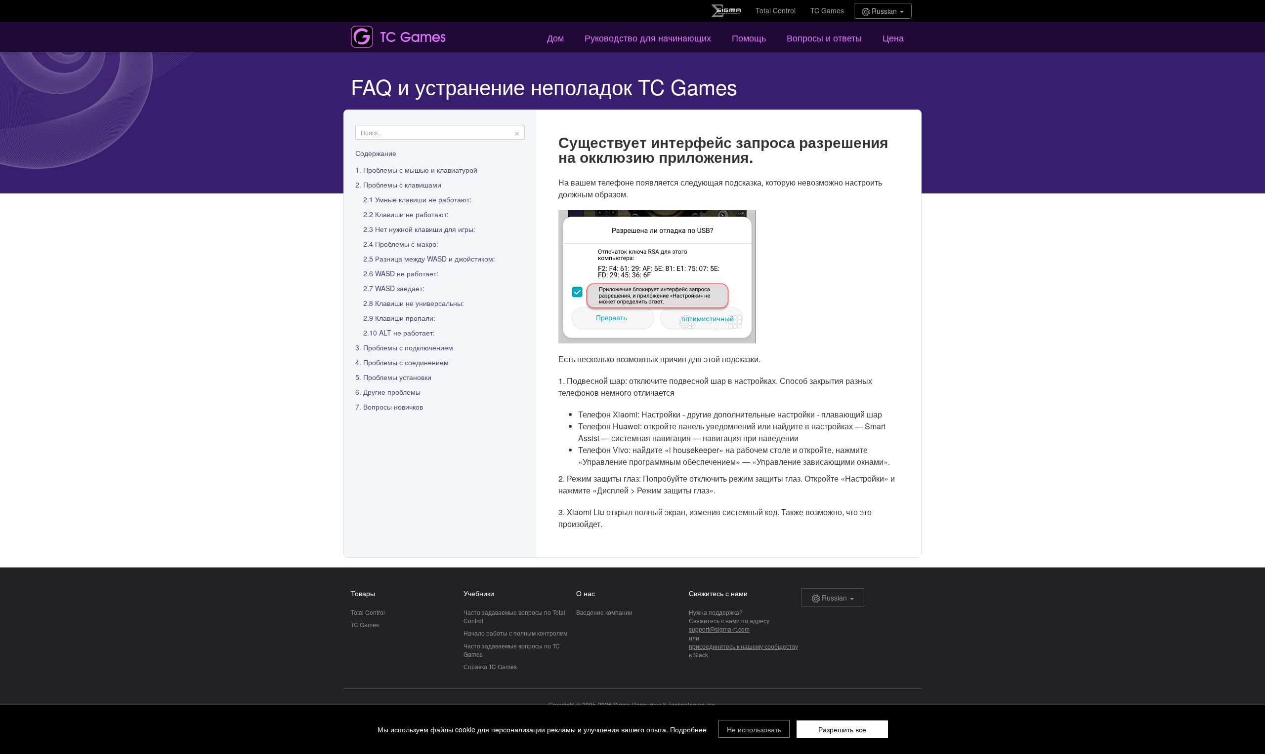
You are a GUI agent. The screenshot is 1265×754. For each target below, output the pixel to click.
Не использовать (754, 729)
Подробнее (688, 729)
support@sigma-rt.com (719, 629)
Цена (893, 37)
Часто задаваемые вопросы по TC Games (512, 649)
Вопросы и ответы (824, 37)
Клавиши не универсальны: (419, 303)
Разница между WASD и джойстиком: (435, 259)
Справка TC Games (490, 666)
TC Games (827, 10)
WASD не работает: (406, 273)
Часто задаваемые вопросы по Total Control (514, 616)
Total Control (776, 10)
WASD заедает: (399, 288)
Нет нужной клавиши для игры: (425, 229)
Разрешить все (842, 729)
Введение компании (604, 612)
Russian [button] (884, 11)
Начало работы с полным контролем (515, 633)
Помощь (749, 37)
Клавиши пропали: (405, 318)
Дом (555, 37)
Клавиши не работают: (412, 214)
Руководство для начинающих (648, 37)
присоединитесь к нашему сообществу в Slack (743, 650)
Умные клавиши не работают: (423, 199)
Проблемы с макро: (406, 244)
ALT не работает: (407, 333)
